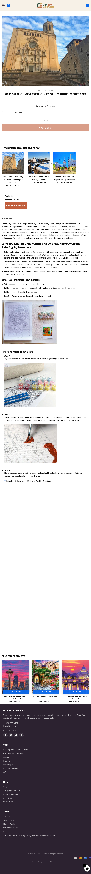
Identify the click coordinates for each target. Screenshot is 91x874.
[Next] (89, 682)
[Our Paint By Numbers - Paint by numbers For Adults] (45, 5)
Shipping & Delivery (11, 790)
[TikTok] (21, 735)
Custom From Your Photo (14, 753)
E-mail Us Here (9, 726)
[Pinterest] (16, 735)
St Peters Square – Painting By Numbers (75, 698)
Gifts (5, 772)
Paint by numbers (17, 279)
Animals (6, 757)
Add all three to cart (16, 206)
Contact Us (8, 802)
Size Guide (7, 798)
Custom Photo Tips (11, 828)
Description (7, 218)
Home (40, 90)
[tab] (7, 218)
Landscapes (8, 764)
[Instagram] (11, 735)
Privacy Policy (37, 862)
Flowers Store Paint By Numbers (45, 696)
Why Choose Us (10, 820)
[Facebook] (5, 735)
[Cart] (87, 5)
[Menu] (3, 5)
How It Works (9, 824)
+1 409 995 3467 (10, 723)
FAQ (5, 787)
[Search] (8, 5)
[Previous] (1, 682)
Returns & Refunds (11, 794)
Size (3, 112)
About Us (7, 816)
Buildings (49, 90)
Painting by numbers (10, 224)
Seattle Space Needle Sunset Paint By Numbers (15, 698)
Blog (5, 831)
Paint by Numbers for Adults (15, 749)
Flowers (6, 761)
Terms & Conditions (52, 862)
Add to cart (45, 128)
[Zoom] (4, 83)
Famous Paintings (10, 768)
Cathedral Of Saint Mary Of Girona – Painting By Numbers (43, 232)
